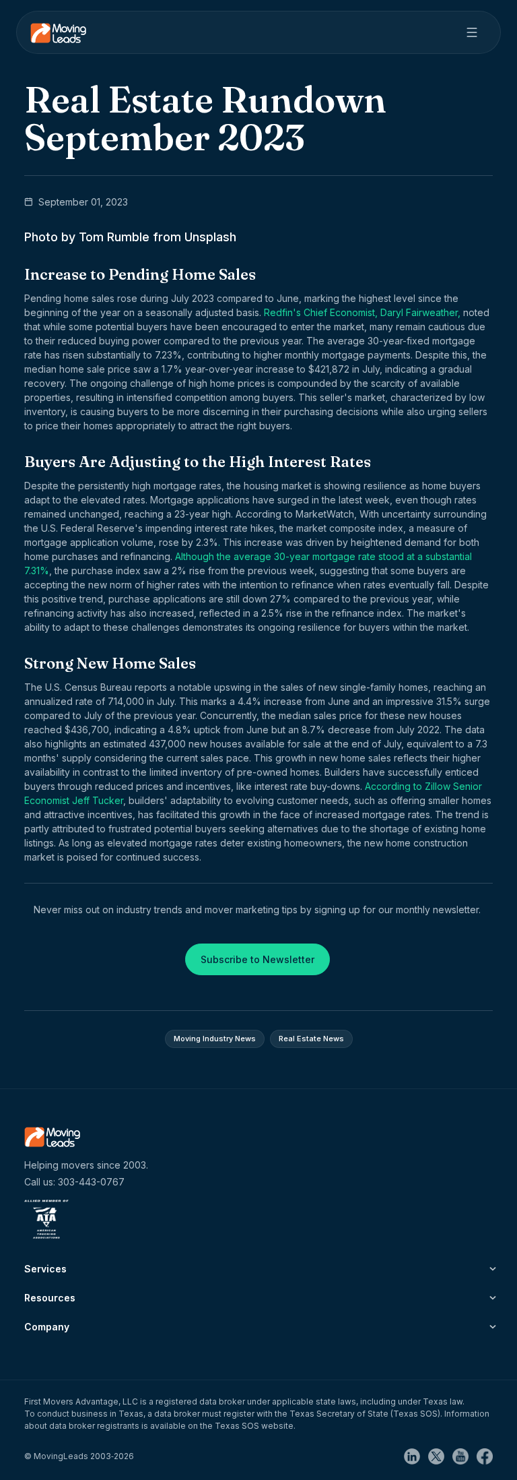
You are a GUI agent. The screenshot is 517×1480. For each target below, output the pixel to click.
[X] (440, 1455)
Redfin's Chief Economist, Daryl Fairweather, (360, 312)
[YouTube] (464, 1455)
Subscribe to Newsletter (257, 959)
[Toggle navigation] (472, 32)
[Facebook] (485, 1455)
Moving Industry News (215, 1038)
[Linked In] (416, 1455)
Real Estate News (311, 1038)
